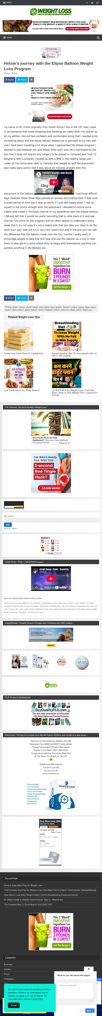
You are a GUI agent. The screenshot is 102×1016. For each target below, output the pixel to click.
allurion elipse (32, 307)
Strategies (9, 978)
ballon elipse (44, 307)
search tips (7, 529)
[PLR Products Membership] (51, 714)
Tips (16, 73)
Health (41, 309)
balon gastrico (56, 307)
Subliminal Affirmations (51, 764)
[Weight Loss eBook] (51, 428)
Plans (6, 974)
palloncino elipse (68, 309)
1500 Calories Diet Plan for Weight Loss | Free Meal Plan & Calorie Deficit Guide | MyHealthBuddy (50, 890)
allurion (22, 307)
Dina (8, 73)
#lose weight (12, 307)
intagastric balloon (52, 309)
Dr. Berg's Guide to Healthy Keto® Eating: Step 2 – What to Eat (33, 899)
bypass (81, 307)
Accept (14, 1005)
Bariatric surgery (70, 307)
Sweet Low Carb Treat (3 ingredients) (23, 353)
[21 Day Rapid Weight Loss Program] (51, 256)
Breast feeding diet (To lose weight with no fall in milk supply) (74, 354)
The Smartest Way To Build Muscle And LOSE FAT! (28, 904)
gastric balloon (31, 309)
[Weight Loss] (51, 7)
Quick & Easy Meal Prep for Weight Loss (23, 885)
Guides (7, 969)
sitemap (14, 529)
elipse (87, 307)
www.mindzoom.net (51, 773)
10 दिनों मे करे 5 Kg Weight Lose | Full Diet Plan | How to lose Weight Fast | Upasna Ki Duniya (74, 392)
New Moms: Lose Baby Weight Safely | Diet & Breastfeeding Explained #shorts (41, 894)
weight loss (87, 309)
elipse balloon (18, 309)
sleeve (78, 309)
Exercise (8, 964)
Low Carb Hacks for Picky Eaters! (22, 390)
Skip (81, 1010)
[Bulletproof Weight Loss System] (51, 26)
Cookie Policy (37, 998)
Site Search (9, 516)
